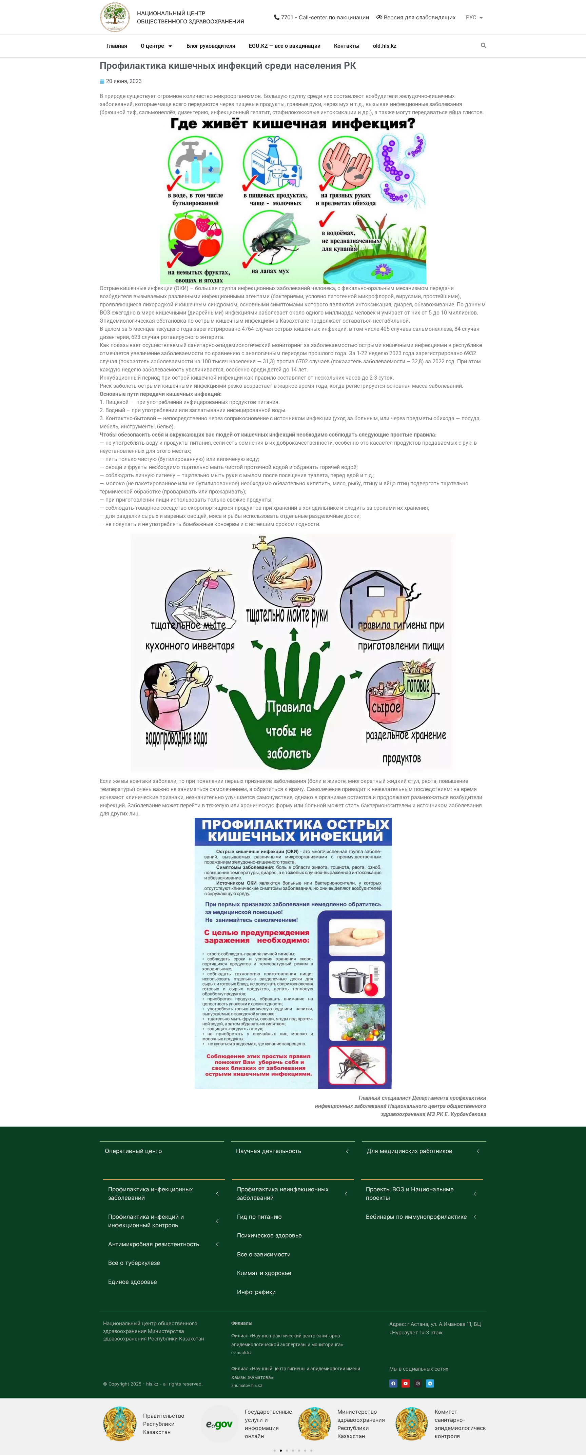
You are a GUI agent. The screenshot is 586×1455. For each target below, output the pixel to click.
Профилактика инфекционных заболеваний (150, 1193)
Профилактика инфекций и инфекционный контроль (146, 1221)
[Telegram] (430, 1383)
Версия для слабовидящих (419, 17)
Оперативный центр (133, 1151)
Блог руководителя (211, 46)
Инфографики (256, 1292)
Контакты (346, 46)
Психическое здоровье (269, 1235)
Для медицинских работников (409, 1151)
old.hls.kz (384, 46)
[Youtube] (406, 1383)
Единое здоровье (132, 1281)
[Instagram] (418, 1383)
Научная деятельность (268, 1151)
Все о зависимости (264, 1254)
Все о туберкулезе (134, 1262)
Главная (116, 46)
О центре (152, 46)
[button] (275, 1451)
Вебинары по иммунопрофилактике (416, 1216)
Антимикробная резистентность (153, 1244)
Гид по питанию (259, 1216)
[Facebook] (393, 1383)
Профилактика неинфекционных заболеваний (283, 1193)
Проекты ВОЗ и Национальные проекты (410, 1193)
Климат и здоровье (264, 1273)
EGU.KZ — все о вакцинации (284, 46)
